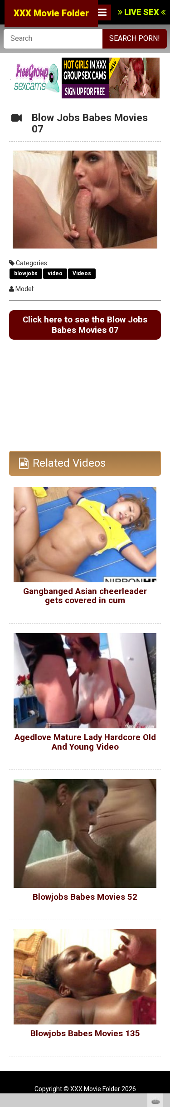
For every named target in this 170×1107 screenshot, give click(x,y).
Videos (82, 273)
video (55, 273)
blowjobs (26, 273)
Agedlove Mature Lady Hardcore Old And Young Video (85, 742)
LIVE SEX (141, 12)
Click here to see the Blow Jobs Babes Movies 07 (85, 325)
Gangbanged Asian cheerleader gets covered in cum (85, 596)
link (162, 965)
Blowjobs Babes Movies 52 (85, 897)
